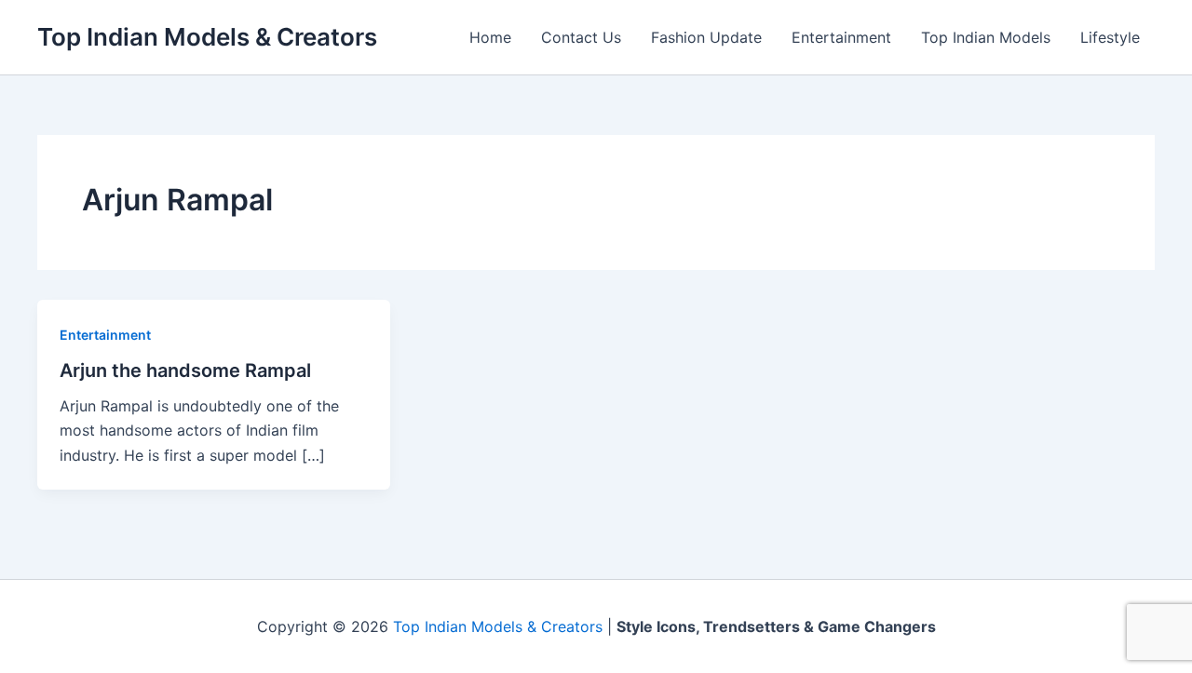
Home (490, 37)
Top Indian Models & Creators (207, 36)
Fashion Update (706, 37)
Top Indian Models (985, 37)
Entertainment (841, 37)
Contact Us (581, 37)
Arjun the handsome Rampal (185, 370)
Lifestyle (1110, 37)
